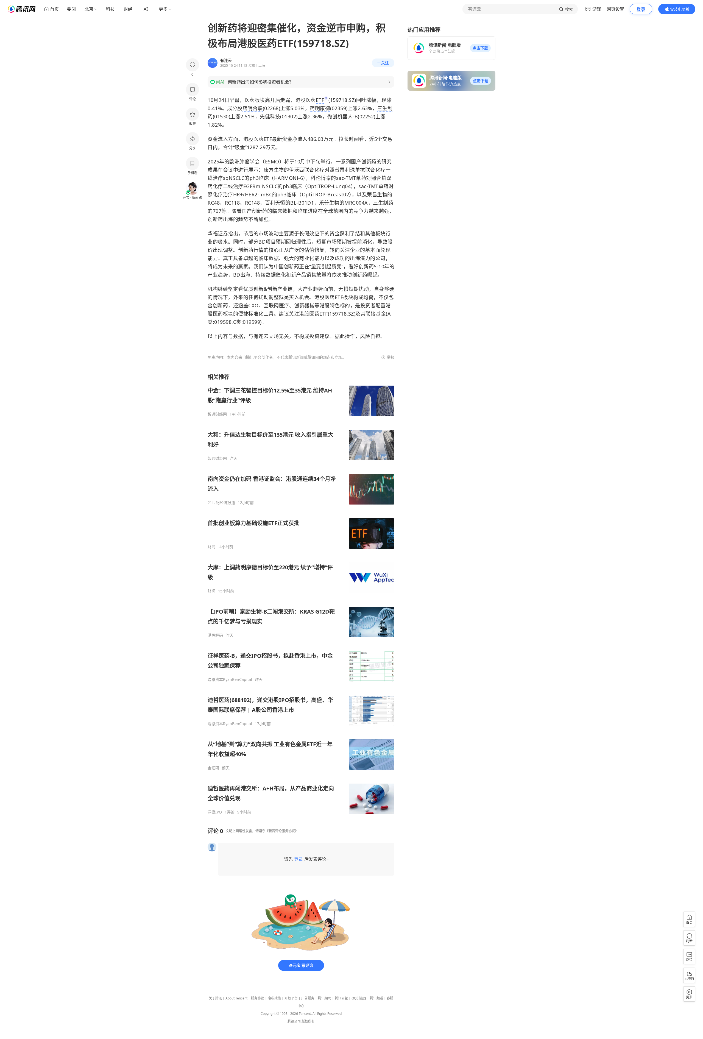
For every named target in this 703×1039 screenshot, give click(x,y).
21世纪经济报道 (221, 503)
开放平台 (291, 998)
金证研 (213, 768)
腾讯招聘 (324, 998)
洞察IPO (215, 812)
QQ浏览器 (359, 998)
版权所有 (308, 1021)
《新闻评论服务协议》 (281, 831)
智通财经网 (217, 414)
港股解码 (215, 635)
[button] (480, 48)
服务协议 (257, 998)
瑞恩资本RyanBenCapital (230, 679)
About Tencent (236, 998)
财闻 (211, 547)
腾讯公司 (294, 1021)
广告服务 (307, 998)
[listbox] (301, 594)
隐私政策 (274, 998)
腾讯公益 (341, 998)
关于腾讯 (215, 998)
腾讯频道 (376, 998)
